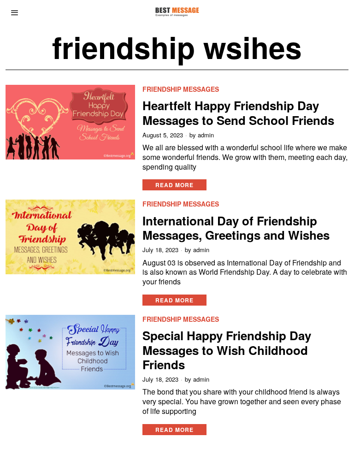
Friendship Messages (180, 89)
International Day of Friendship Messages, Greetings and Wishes (236, 227)
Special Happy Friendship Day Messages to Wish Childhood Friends (226, 350)
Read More (174, 185)
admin (206, 135)
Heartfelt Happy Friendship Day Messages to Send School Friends (238, 112)
